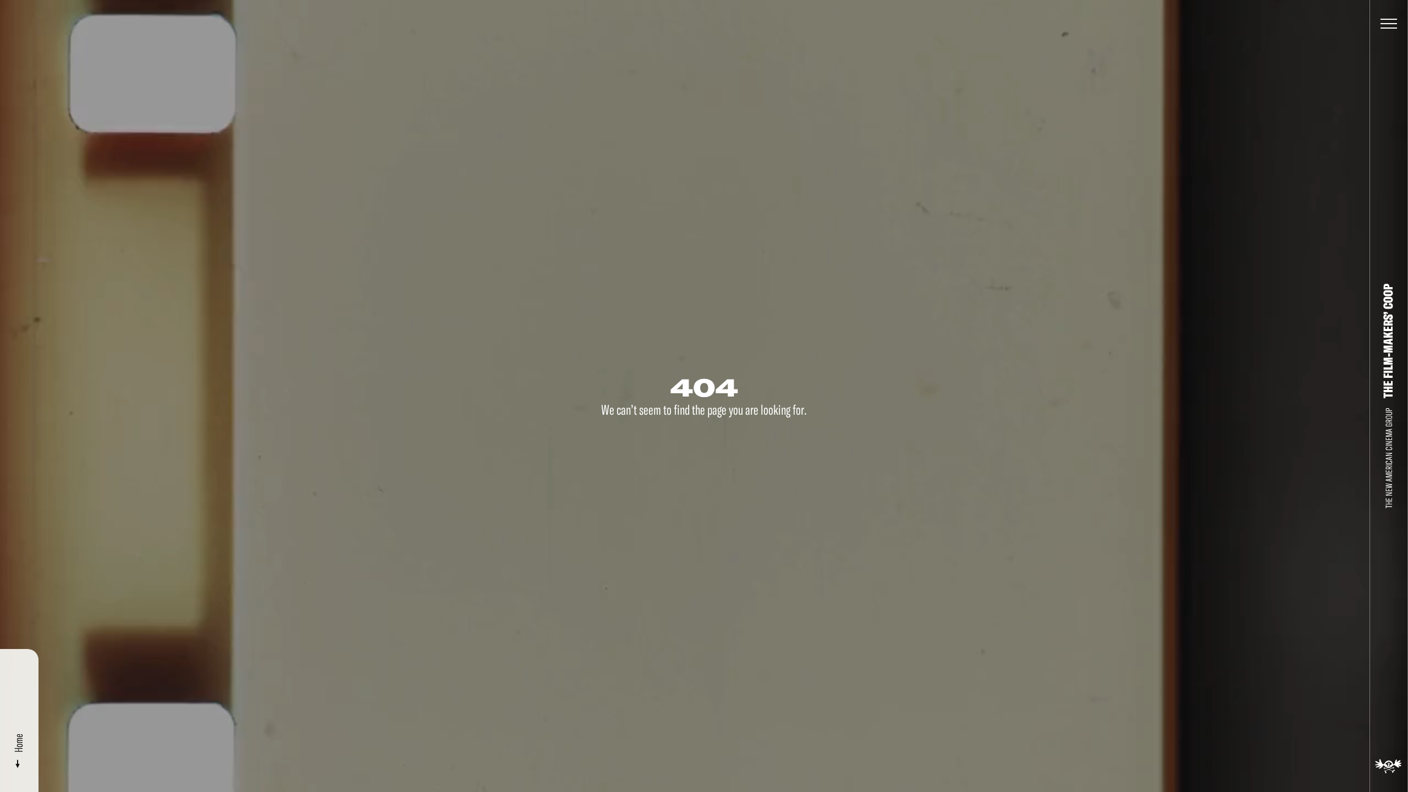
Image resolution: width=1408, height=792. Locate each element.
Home (19, 743)
